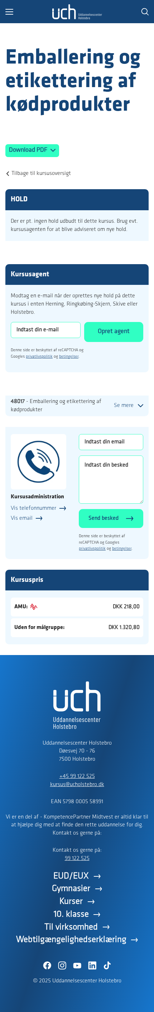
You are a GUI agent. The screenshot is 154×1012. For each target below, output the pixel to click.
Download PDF (29, 150)
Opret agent (114, 331)
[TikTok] (107, 965)
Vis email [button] (22, 518)
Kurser (71, 901)
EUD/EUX (71, 876)
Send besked (103, 518)
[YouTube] (77, 965)
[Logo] (77, 11)
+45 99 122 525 (77, 776)
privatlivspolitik (39, 356)
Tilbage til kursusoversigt (41, 173)
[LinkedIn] (92, 965)
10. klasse (71, 914)
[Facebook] (47, 965)
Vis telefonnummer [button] (33, 508)
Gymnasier (71, 888)
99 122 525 (77, 858)
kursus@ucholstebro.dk (77, 784)
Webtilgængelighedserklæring (71, 939)
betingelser (68, 356)
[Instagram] (62, 965)
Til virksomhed (71, 927)
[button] (28, 12)
